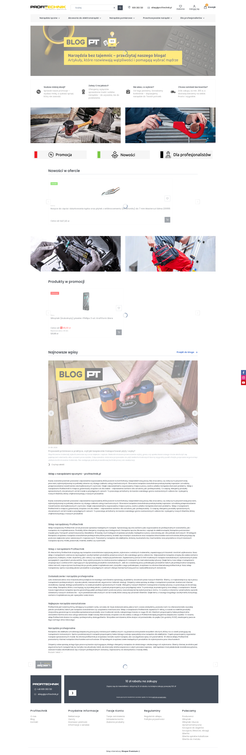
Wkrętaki (186, 719)
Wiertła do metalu (191, 739)
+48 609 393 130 (44, 689)
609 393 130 (137, 8)
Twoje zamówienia (115, 716)
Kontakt (34, 722)
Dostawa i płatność (77, 722)
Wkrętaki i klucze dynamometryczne (192, 723)
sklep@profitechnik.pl (161, 7)
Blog (32, 719)
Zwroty (71, 719)
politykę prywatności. (159, 697)
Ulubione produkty (115, 722)
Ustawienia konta (114, 719)
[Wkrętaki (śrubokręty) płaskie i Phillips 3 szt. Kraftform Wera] (86, 301)
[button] (120, 7)
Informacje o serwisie (78, 724)
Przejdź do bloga (185, 352)
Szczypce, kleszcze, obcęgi (195, 730)
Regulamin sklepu (153, 716)
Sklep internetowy (122, 751)
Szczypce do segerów (193, 727)
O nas (33, 716)
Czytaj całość (58, 464)
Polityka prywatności (154, 719)
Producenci (187, 716)
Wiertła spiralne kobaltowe (195, 736)
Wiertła (185, 733)
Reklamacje (74, 716)
